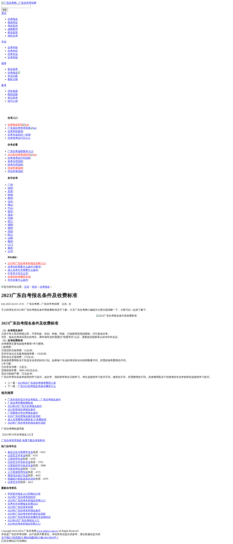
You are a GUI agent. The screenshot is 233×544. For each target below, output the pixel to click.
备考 (3, 85)
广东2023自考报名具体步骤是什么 (37, 386)
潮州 (10, 228)
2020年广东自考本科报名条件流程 (27, 422)
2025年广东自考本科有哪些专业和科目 (29, 517)
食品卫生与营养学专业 (20, 452)
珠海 (10, 194)
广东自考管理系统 (11, 440)
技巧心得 (13, 101)
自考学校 (13, 47)
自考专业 (13, 54)
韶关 (10, 211)
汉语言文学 (14, 482)
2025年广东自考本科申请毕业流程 (27, 513)
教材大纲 (13, 79)
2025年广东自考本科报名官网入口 (27, 263)
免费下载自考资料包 (33, 440)
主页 (26, 286)
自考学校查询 (15, 131)
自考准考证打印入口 (19, 138)
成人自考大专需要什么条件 (23, 270)
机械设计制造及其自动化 (22, 478)
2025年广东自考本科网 (20, 507)
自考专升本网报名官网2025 (23, 503)
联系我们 (17, 537)
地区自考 (13, 35)
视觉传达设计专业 (18, 475)
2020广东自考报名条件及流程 (24, 416)
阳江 (10, 234)
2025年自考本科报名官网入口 (24, 523)
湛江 (10, 221)
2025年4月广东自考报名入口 (23, 520)
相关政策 (13, 32)
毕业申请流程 (15, 168)
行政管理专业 (15, 468)
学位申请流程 (15, 171)
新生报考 (13, 69)
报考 (3, 63)
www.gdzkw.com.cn (47, 531)
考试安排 (13, 25)
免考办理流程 (15, 161)
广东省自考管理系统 (19, 128)
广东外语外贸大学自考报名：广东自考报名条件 (34, 399)
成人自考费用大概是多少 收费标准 (27, 419)
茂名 (10, 214)
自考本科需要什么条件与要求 (24, 266)
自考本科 (13, 50)
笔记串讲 (13, 97)
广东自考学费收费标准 (20, 403)
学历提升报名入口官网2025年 (24, 493)
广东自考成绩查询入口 (20, 151)
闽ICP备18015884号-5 (46, 537)
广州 (10, 184)
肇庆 (10, 248)
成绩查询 (13, 29)
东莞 (10, 191)
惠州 (10, 198)
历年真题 (13, 91)
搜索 (5, 10)
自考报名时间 (15, 124)
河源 (10, 218)
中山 (10, 208)
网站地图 (28, 537)
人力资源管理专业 (18, 472)
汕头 (10, 201)
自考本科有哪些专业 (19, 276)
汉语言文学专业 (16, 455)
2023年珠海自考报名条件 (22, 409)
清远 (10, 231)
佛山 (10, 204)
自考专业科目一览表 (19, 134)
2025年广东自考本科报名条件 (24, 510)
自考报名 (13, 19)
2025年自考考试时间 (19, 154)
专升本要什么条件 (18, 280)
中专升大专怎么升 (18, 273)
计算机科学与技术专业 (20, 465)
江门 (10, 244)
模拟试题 (13, 94)
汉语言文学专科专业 (19, 462)
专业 (3, 41)
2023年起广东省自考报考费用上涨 (37, 383)
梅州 (10, 241)
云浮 (10, 251)
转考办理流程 (15, 164)
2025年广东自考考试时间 (22, 497)
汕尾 (10, 238)
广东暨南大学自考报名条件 (23, 412)
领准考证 (13, 22)
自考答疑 (13, 57)
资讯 (3, 13)
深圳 (10, 188)
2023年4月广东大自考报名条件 (25, 406)
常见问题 (13, 76)
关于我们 (6, 537)
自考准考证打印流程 (19, 158)
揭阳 (10, 224)
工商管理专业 (15, 458)
